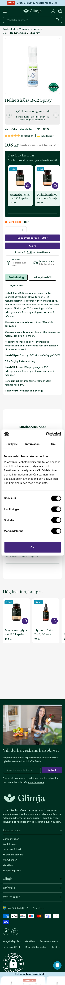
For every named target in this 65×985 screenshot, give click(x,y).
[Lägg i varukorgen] (27, 185)
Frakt (29, 252)
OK (32, 547)
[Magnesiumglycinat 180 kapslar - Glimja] (20, 178)
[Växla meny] (5, 11)
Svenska (37, 908)
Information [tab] (32, 443)
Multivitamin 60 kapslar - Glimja (47, 196)
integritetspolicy (36, 782)
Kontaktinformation (36, 947)
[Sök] (57, 20)
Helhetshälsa (25, 129)
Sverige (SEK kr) (16, 907)
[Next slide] (56, 115)
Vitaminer (24, 29)
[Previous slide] (9, 115)
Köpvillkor (30, 941)
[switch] (56, 509)
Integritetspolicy (12, 941)
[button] (13, 136)
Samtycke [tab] (12, 443)
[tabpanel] (32, 342)
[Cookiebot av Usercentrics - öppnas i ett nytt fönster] (46, 434)
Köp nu (33, 245)
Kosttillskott (9, 29)
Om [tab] (53, 443)
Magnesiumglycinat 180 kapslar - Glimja (20, 196)
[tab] (16, 277)
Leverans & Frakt (12, 947)
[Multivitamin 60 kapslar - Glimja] (47, 178)
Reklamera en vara (50, 941)
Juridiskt (56, 947)
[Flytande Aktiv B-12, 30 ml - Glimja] (46, 612)
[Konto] (53, 11)
